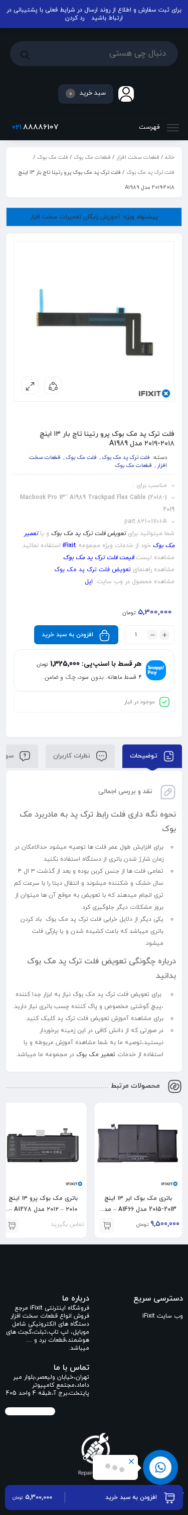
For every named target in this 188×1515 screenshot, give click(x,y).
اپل (89, 582)
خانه (169, 157)
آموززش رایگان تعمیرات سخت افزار (94, 217)
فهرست (150, 127)
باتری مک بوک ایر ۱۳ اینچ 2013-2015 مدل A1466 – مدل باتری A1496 (138, 1209)
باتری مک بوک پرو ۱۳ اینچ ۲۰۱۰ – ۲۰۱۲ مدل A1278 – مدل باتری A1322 (43, 1209)
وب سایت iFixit (162, 1316)
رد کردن (74, 18)
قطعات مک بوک (92, 157)
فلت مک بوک (52, 157)
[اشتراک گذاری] (53, 385)
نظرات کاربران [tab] (72, 755)
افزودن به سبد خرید (67, 635)
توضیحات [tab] (144, 755)
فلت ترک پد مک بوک (150, 172)
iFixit (69, 546)
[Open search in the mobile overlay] (94, 53)
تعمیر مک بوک (95, 1055)
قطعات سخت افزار (137, 157)
